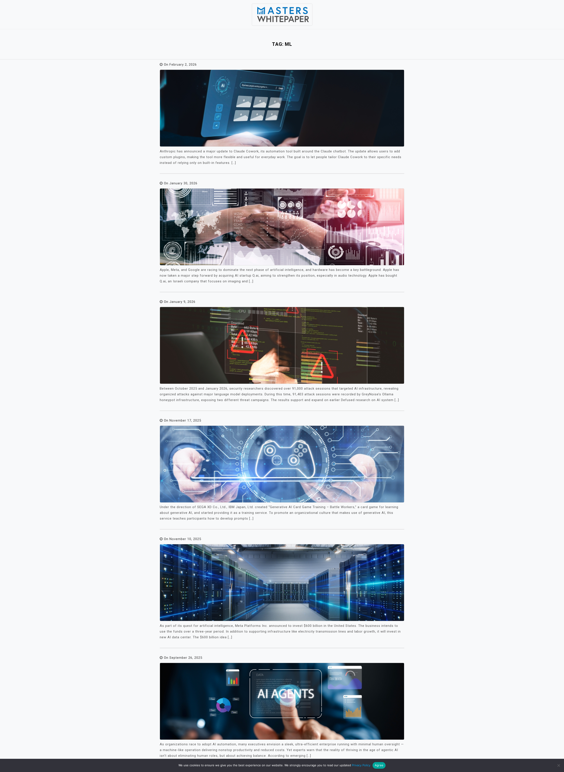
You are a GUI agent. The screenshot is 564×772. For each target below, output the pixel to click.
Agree (379, 765)
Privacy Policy (361, 765)
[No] (558, 765)
